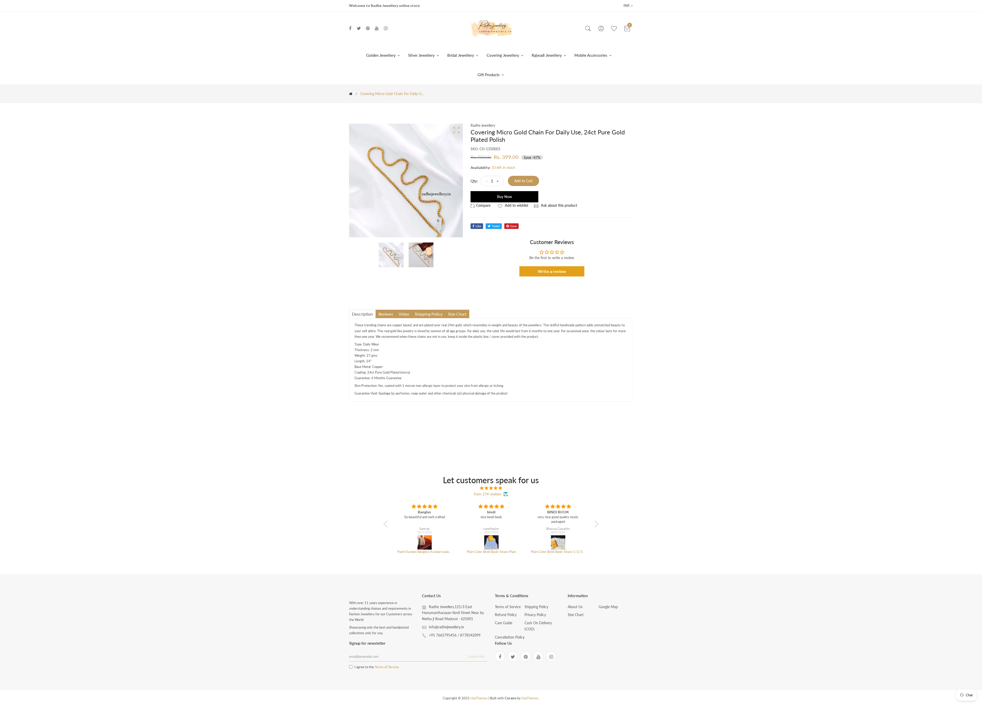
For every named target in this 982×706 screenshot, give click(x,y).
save (513, 226)
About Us (575, 607)
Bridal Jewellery (461, 55)
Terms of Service (508, 607)
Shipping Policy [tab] (428, 313)
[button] (386, 523)
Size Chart (576, 614)
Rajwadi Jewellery (547, 55)
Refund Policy (506, 614)
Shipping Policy (536, 607)
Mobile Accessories (591, 55)
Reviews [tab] (385, 313)
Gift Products (489, 74)
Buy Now (504, 196)
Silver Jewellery (422, 55)
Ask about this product (558, 205)
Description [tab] (362, 313)
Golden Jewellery (381, 55)
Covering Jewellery (503, 55)
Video (404, 313)
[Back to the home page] (350, 94)
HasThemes (479, 698)
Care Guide (503, 623)
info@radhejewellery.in (446, 627)
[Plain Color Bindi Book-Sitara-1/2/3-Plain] (557, 542)
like (478, 226)
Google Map (608, 607)
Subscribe (476, 656)
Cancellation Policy (510, 637)
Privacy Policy (535, 614)
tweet (496, 226)
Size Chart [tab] (457, 313)
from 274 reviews (487, 494)
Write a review (552, 271)
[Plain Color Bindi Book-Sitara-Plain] (491, 542)
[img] (491, 488)
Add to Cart (523, 181)
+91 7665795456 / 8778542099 (455, 635)
